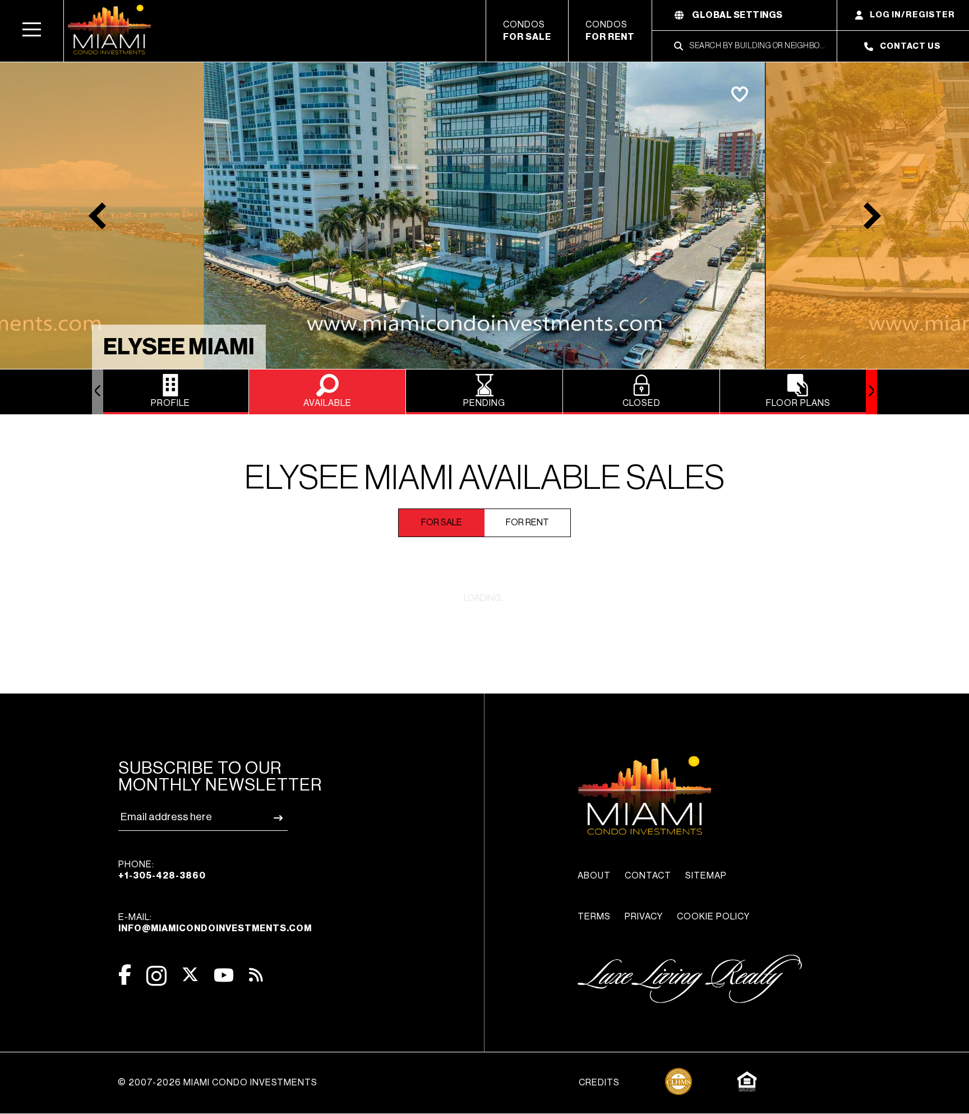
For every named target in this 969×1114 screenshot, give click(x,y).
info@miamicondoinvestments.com (215, 928)
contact (648, 875)
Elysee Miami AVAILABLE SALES (484, 478)
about (594, 875)
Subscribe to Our (220, 776)
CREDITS (599, 1082)
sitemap (706, 875)
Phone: (162, 870)
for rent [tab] (527, 522)
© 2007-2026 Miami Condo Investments (217, 1082)
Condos (527, 30)
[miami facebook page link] (124, 974)
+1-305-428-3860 (162, 875)
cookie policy (713, 916)
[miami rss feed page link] (256, 973)
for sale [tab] (441, 522)
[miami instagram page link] (156, 975)
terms (594, 916)
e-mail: (215, 923)
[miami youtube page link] (224, 975)
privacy (644, 916)
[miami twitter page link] (190, 974)
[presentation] (97, 391)
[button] (32, 31)
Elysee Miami (179, 347)
